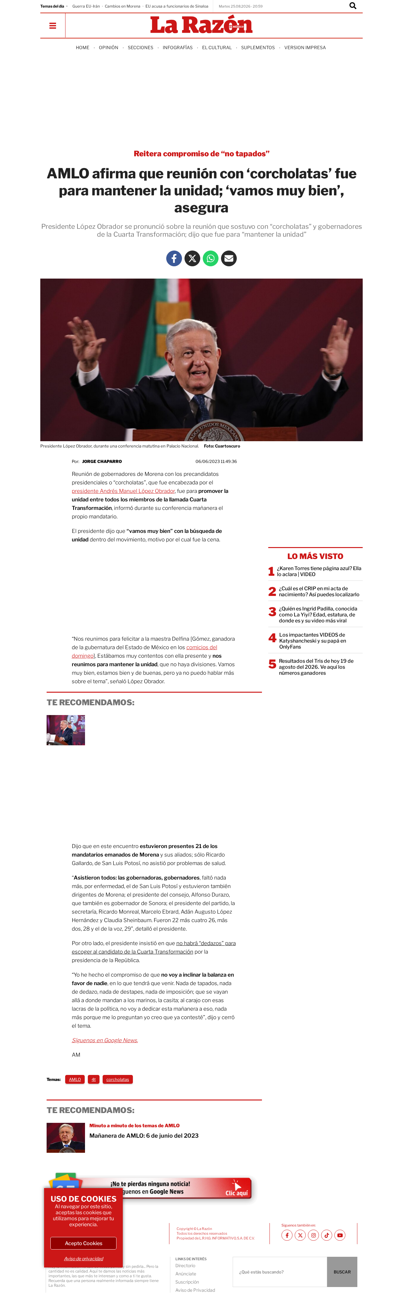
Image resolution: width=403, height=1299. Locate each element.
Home (82, 47)
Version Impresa (305, 47)
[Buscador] (352, 6)
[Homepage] (201, 24)
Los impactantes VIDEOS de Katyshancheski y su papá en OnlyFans (312, 641)
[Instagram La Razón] (313, 1235)
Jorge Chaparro (102, 461)
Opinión (108, 47)
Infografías (178, 47)
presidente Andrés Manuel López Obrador (123, 491)
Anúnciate (185, 1273)
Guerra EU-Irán (86, 6)
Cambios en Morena (122, 6)
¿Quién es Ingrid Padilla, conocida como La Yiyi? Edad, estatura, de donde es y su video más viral (318, 615)
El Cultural (217, 47)
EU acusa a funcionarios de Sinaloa (176, 6)
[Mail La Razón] (229, 258)
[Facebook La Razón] (174, 258)
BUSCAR (342, 1271)
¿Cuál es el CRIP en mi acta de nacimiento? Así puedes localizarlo (319, 592)
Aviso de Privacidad (195, 1290)
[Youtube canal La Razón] (339, 1235)
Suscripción (187, 1282)
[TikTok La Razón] (326, 1235)
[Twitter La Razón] (192, 258)
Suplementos (258, 47)
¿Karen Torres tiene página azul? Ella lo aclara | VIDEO (319, 571)
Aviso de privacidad (83, 1258)
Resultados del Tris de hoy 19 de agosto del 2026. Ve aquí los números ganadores (316, 667)
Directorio (185, 1265)
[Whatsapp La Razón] (211, 258)
